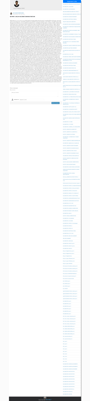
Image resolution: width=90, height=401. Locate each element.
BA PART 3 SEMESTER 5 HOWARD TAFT (70, 129)
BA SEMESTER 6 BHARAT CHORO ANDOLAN (70, 210)
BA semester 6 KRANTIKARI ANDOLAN (69, 273)
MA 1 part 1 (65, 351)
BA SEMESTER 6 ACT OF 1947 (68, 203)
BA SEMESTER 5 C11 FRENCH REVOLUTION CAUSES (72, 96)
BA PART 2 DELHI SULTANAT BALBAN (69, 164)
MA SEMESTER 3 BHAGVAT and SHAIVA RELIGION (71, 4)
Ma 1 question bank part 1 (67, 338)
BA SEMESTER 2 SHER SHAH (68, 240)
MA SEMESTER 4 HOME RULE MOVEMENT (70, 369)
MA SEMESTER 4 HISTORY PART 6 (69, 379)
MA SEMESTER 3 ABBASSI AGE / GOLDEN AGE (71, 143)
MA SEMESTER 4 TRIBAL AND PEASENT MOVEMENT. (72, 56)
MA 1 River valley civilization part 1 (69, 323)
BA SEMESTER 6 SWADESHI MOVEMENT (70, 16)
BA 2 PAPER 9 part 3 (66, 281)
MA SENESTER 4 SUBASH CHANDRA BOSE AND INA (72, 45)
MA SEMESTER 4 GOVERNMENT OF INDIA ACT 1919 (72, 34)
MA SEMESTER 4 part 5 (67, 303)
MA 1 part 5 (65, 341)
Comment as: (16, 99)
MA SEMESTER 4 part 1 (67, 313)
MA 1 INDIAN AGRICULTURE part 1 (69, 333)
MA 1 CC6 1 (65, 361)
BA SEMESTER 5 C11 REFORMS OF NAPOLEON (71, 91)
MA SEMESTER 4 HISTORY (67, 394)
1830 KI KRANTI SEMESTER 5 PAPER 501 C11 (70, 76)
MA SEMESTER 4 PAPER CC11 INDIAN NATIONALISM (72, 185)
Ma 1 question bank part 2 (67, 336)
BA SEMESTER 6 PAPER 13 (67, 225)
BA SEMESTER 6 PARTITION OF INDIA (69, 230)
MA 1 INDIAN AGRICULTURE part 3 (69, 328)
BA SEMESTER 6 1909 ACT (67, 248)
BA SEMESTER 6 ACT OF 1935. (68, 54)
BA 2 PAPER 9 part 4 (66, 283)
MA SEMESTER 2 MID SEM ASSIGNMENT (70, 235)
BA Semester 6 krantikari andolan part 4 (70, 266)
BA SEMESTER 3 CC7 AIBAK (67, 121)
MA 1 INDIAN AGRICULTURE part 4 (69, 326)
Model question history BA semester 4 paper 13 (71, 183)
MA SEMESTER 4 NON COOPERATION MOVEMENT (71, 24)
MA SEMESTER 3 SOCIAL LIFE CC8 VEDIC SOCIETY (71, 111)
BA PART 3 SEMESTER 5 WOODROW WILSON (71, 148)
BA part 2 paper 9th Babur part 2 (69, 261)
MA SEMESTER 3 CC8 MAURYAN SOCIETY (70, 109)
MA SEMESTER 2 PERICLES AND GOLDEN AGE (71, 155)
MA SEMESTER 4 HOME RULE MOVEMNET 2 (70, 366)
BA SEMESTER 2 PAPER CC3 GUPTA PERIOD (70, 195)
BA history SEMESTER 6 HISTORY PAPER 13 (70, 176)
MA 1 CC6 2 (65, 358)
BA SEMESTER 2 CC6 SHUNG (68, 220)
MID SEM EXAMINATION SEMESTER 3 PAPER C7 (71, 11)
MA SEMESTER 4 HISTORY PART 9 (69, 371)
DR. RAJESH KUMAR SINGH (18, 13)
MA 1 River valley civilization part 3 (69, 318)
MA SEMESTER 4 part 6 (67, 301)
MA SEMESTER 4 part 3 (67, 308)
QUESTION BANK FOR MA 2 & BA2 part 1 (70, 298)
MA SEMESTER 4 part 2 (67, 311)
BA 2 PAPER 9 (65, 288)
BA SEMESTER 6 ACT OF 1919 (68, 233)
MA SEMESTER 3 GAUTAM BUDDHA (69, 9)
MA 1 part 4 (65, 343)
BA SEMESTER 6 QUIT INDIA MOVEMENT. (70, 48)
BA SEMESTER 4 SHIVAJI (67, 213)
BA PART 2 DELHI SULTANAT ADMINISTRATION (71, 161)
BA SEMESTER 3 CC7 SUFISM (68, 124)
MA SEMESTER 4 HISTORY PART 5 (69, 381)
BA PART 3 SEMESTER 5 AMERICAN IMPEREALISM (71, 140)
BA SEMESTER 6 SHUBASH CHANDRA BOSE (70, 208)
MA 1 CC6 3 (65, 356)
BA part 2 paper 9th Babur (67, 263)
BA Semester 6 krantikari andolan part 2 (70, 271)
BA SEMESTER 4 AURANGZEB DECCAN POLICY (71, 200)
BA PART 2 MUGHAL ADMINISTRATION (69, 215)
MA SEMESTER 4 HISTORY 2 (68, 391)
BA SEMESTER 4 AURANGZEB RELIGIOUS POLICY (71, 198)
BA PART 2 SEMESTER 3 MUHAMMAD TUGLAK (71, 153)
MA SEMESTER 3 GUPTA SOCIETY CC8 (69, 106)
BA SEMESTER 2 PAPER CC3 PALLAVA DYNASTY (71, 188)
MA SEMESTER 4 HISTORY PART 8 (69, 374)
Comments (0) (13, 89)
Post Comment (56, 103)
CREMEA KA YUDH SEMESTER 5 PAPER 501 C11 (71, 79)
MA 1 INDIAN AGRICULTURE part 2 (69, 331)
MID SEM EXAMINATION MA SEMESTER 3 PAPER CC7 (72, 14)
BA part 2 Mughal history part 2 (68, 253)
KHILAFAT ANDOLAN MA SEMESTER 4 (69, 21)
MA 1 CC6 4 (65, 353)
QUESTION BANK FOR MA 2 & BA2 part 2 (70, 296)
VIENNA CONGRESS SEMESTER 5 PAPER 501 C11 (71, 89)
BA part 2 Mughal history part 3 (68, 250)
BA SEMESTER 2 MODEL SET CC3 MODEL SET (71, 193)
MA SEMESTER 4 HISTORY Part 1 (68, 389)
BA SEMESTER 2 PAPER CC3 (68, 228)
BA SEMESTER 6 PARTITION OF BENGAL (70, 19)
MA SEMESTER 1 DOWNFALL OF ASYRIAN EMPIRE (71, 126)
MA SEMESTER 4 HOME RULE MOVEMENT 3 (70, 363)
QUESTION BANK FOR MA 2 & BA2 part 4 (70, 291)
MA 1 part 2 (65, 348)
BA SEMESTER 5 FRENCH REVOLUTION (69, 94)
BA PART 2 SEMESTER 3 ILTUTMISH (69, 134)
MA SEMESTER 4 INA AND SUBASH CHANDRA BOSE (72, 36)
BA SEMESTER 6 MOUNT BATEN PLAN (69, 68)
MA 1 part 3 (65, 346)
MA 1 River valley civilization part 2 (69, 321)
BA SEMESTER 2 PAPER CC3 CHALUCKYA (70, 190)
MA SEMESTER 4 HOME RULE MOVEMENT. (70, 63)
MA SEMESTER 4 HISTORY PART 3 (69, 386)
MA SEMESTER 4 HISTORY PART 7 (69, 376)
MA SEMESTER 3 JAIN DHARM (68, 6)
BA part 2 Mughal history (67, 256)
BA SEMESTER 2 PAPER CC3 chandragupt (70, 223)
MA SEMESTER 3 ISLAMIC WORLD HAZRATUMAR (71, 166)
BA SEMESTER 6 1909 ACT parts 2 (69, 245)
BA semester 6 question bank (68, 278)
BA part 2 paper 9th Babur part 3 (69, 258)
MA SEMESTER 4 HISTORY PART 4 (69, 384)
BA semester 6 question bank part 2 (69, 276)
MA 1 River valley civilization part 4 (69, 316)
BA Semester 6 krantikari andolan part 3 (70, 268)
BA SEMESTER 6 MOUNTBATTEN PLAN (69, 205)
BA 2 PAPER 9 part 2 (66, 286)
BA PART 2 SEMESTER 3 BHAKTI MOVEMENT (70, 145)
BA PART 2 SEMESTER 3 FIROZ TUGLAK (70, 150)
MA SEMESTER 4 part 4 (67, 306)
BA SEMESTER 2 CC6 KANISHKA (68, 218)
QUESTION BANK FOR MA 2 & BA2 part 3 (70, 293)
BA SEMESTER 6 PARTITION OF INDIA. (69, 65)
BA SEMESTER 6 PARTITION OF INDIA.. (69, 39)
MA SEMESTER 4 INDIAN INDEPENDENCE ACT (70, 70)
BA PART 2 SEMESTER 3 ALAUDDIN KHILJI (70, 131)
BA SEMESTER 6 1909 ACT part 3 (68, 243)
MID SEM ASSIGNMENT (67, 238)
